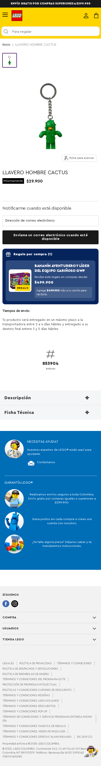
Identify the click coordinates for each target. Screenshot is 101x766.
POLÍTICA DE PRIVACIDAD (35, 663)
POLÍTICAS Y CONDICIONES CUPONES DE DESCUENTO (36, 690)
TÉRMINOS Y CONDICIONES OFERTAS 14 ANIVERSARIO (36, 736)
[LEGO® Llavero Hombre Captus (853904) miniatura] (9, 60)
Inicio (6, 44)
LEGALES (8, 663)
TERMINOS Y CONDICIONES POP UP (24, 711)
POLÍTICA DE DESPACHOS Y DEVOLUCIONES (30, 668)
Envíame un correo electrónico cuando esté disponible (50, 237)
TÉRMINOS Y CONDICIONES (74, 663)
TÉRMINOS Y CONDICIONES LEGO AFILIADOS (30, 700)
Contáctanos (46, 462)
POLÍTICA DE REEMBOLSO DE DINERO (25, 674)
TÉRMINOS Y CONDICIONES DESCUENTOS (29, 706)
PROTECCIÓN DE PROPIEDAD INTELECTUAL (29, 684)
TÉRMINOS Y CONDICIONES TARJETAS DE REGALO (34, 726)
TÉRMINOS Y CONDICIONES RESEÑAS (26, 695)
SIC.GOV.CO (84, 736)
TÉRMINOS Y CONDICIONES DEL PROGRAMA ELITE (33, 679)
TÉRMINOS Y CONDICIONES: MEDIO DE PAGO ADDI (33, 731)
